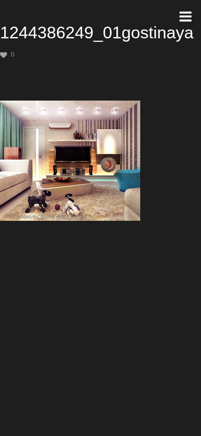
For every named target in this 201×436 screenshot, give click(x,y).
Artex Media (71, 216)
